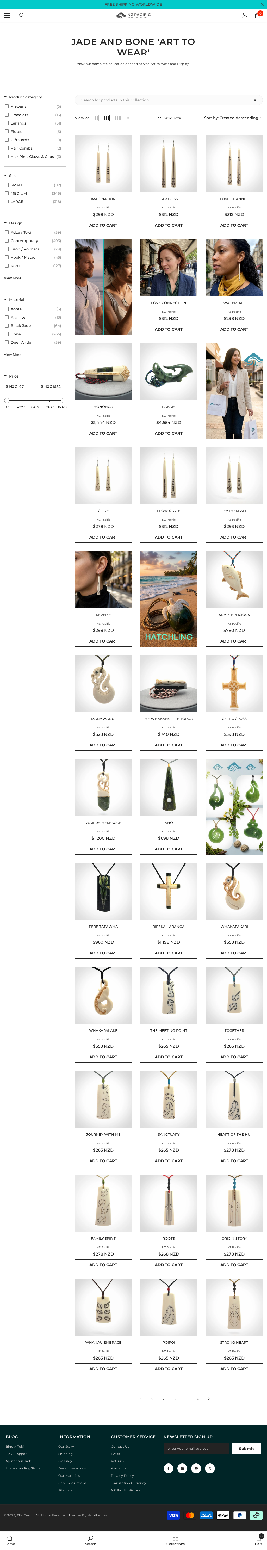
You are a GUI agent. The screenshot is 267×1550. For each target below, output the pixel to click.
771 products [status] (169, 118)
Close (262, 5)
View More (12, 278)
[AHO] (168, 787)
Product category (25, 97)
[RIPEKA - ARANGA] (168, 891)
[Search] (22, 15)
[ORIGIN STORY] (234, 1203)
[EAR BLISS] (168, 163)
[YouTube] (196, 1468)
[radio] (96, 118)
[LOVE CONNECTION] (168, 267)
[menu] (7, 15)
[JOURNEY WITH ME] (103, 1099)
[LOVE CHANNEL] (234, 163)
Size (13, 175)
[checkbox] (34, 106)
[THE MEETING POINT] (168, 995)
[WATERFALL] (234, 267)
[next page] (209, 1399)
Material (16, 299)
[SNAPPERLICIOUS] (234, 579)
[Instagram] (182, 1468)
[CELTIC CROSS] (234, 683)
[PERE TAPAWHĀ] (103, 891)
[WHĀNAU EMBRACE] (103, 1307)
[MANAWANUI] (103, 683)
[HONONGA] (103, 371)
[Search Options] (257, 100)
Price (14, 376)
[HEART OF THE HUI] (234, 1099)
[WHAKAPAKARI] (234, 891)
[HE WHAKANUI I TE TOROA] (168, 683)
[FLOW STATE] (168, 475)
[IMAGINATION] (103, 163)
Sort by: (231, 117)
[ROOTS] (168, 1203)
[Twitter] (210, 1468)
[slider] (6, 400)
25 (197, 1399)
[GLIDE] (103, 475)
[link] (91, 1540)
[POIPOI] (168, 1307)
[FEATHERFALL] (234, 475)
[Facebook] (168, 1468)
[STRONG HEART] (234, 1307)
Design (16, 223)
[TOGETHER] (234, 995)
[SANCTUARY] (168, 1099)
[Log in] (245, 15)
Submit (246, 1448)
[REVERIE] (103, 579)
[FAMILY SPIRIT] (103, 1203)
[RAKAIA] (168, 371)
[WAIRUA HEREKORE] (103, 787)
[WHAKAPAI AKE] (103, 995)
